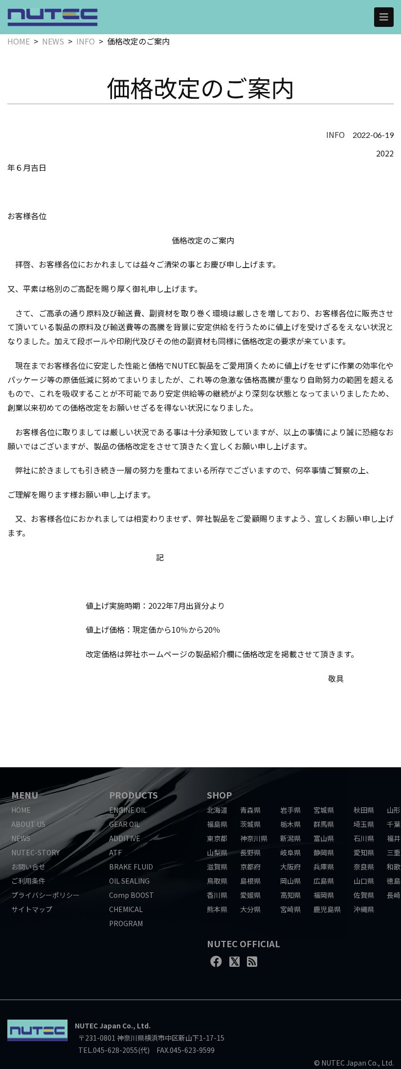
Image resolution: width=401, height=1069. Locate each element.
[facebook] (216, 960)
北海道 (217, 810)
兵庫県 (323, 866)
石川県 (364, 838)
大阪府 (290, 866)
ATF (115, 852)
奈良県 (364, 866)
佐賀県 (364, 895)
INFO (85, 41)
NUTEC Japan (98, 1025)
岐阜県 (290, 852)
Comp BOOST (131, 895)
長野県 (250, 852)
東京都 (217, 838)
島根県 (250, 881)
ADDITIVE (124, 838)
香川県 (217, 895)
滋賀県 (217, 866)
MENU (24, 794)
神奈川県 (253, 838)
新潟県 (290, 838)
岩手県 (290, 810)
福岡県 (323, 895)
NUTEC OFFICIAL (243, 943)
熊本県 (217, 909)
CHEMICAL (126, 909)
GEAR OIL (124, 824)
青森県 (250, 810)
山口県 (364, 881)
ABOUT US (28, 824)
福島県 (217, 824)
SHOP (219, 794)
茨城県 (250, 824)
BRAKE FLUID (131, 866)
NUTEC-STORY (35, 852)
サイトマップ (31, 909)
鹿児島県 (327, 909)
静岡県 (323, 852)
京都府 (250, 866)
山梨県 (217, 852)
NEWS (53, 41)
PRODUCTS (133, 794)
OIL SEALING (129, 881)
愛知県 (364, 852)
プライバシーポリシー (45, 895)
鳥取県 (217, 881)
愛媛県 (250, 895)
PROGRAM (126, 923)
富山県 (323, 838)
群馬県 (323, 824)
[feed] (252, 960)
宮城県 (323, 810)
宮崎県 (290, 909)
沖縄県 (364, 909)
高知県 (290, 895)
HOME (18, 41)
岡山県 (290, 881)
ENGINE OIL (128, 810)
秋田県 (364, 810)
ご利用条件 (28, 881)
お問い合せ (28, 866)
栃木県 (290, 824)
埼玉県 (364, 824)
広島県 (323, 881)
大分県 (250, 909)
